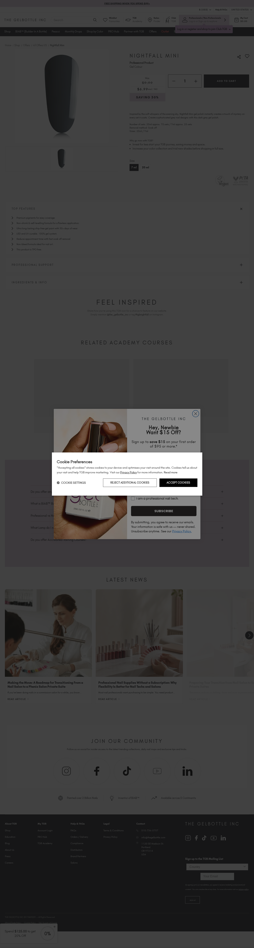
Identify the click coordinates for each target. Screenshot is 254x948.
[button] (71, 483)
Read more (170, 472)
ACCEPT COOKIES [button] (178, 482)
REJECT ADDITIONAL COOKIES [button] (129, 482)
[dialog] (127, 474)
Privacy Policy (128, 472)
